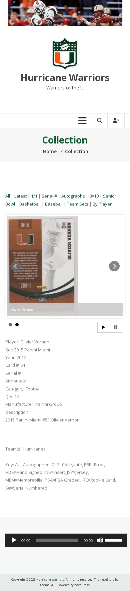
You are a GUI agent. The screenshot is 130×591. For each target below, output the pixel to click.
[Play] (14, 540)
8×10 (94, 196)
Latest (20, 196)
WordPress (82, 585)
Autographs (73, 196)
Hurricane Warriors (65, 77)
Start (103, 327)
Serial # (49, 196)
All (7, 196)
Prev (15, 266)
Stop (115, 327)
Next (114, 266)
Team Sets (77, 204)
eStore (109, 579)
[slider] (114, 540)
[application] (66, 540)
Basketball (30, 204)
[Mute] (100, 540)
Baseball (54, 204)
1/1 (34, 196)
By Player (102, 204)
